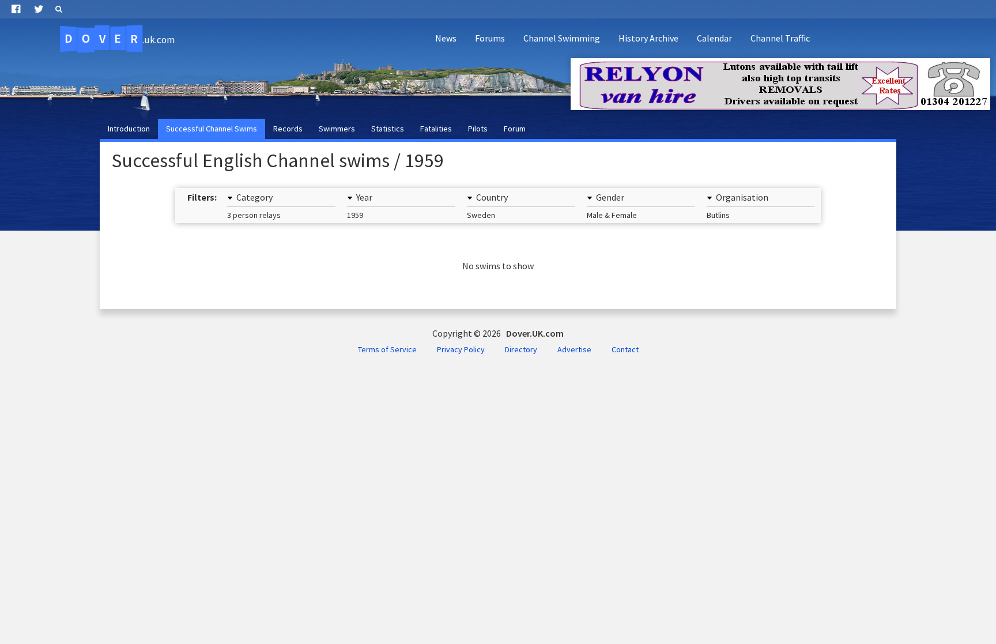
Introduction (129, 128)
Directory (521, 349)
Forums (490, 38)
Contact (625, 349)
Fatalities (436, 128)
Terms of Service (387, 349)
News (445, 38)
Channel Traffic (780, 38)
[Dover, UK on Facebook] (16, 9)
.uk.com (120, 39)
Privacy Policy (461, 349)
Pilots (478, 128)
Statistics (387, 128)
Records (288, 128)
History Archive (648, 38)
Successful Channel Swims (211, 128)
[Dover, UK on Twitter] (39, 9)
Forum (515, 128)
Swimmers (337, 128)
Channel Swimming (561, 38)
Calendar (714, 38)
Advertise (574, 349)
